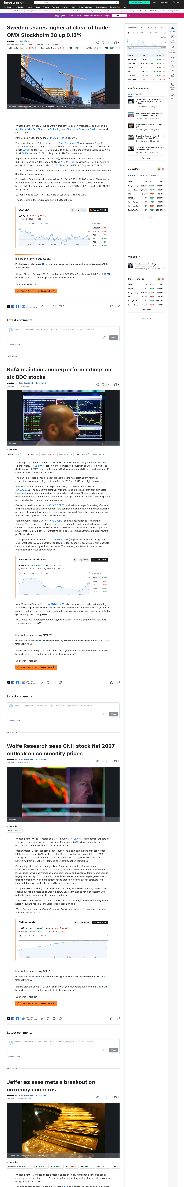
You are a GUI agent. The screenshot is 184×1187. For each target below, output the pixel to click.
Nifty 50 (130, 55)
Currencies (132, 28)
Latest (8, 11)
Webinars (132, 257)
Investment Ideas (142, 11)
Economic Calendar (86, 7)
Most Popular (18, 11)
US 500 (130, 71)
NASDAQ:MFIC (61, 539)
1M (29, 223)
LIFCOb (58, 165)
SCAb (25, 153)
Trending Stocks (136, 279)
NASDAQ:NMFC (55, 604)
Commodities (48, 11)
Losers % (154, 175)
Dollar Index (132, 79)
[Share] (97, 42)
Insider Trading (108, 11)
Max (46, 223)
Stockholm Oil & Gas (26, 129)
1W (25, 223)
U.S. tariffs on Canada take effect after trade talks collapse (150, 148)
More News (145, 158)
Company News (120, 11)
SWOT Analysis (155, 11)
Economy (85, 11)
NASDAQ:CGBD (55, 505)
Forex (40, 11)
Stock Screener (101, 7)
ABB (56, 158)
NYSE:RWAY (38, 465)
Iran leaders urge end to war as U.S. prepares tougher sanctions (149, 114)
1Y (37, 223)
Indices (141, 28)
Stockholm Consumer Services (82, 129)
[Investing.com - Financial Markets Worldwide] (14, 2)
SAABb (25, 150)
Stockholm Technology (50, 129)
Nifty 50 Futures (133, 67)
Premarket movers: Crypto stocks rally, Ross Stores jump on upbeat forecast (148, 102)
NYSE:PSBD (56, 520)
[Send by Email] (54, 305)
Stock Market (59, 11)
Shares (163, 28)
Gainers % (143, 175)
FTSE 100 (131, 75)
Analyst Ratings (168, 11)
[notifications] (173, 2)
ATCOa (70, 162)
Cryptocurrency (95, 11)
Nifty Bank (131, 63)
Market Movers (135, 169)
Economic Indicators (73, 11)
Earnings (131, 11)
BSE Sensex (132, 59)
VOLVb (23, 146)
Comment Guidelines (14, 344)
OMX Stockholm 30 (57, 138)
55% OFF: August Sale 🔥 (140, 2)
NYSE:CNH (76, 838)
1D (20, 223)
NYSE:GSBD (22, 490)
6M (33, 223)
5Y (42, 223)
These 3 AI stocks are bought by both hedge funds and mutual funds (150, 137)
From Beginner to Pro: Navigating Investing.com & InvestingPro (147, 265)
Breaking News (31, 11)
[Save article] (103, 42)
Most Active (132, 175)
